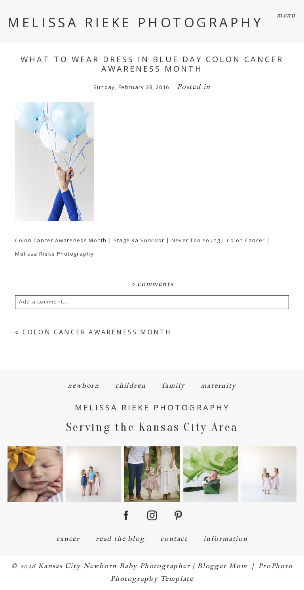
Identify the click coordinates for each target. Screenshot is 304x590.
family (173, 386)
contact (174, 539)
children (130, 386)
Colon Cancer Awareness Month (97, 332)
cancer (68, 539)
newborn (83, 386)
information (225, 539)
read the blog (120, 539)
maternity (218, 386)
